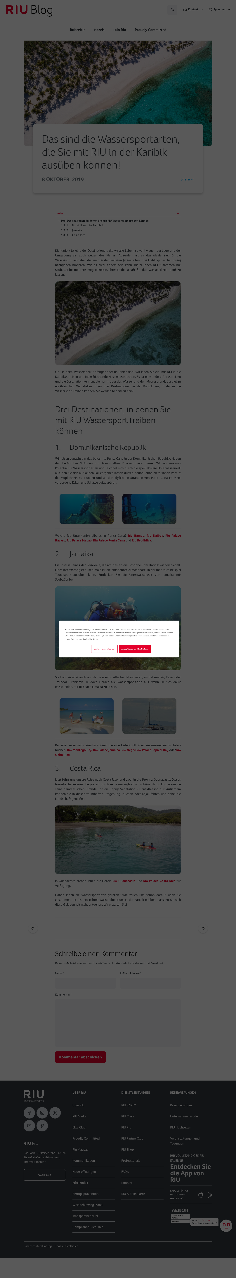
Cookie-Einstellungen (104, 649)
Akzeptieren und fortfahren (135, 649)
